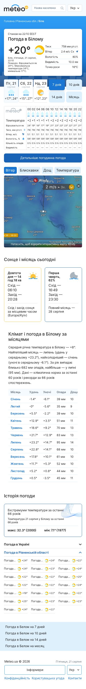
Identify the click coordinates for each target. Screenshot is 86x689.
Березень (18, 413)
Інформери (35, 670)
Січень (16, 399)
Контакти (75, 678)
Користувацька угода (48, 678)
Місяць (74, 97)
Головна (9, 21)
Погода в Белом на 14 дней (25, 639)
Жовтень (17, 463)
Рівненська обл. (26, 21)
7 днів (56, 84)
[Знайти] (62, 8)
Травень (16, 427)
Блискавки (29, 170)
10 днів (74, 84)
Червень (17, 435)
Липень (16, 442)
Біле (41, 21)
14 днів (57, 97)
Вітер (10, 170)
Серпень (17, 449)
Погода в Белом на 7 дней (25, 627)
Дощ (47, 170)
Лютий (15, 406)
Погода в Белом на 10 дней (25, 633)
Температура (67, 170)
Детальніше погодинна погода (43, 158)
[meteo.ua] (17, 8)
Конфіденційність (17, 678)
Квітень (16, 420)
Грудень (16, 478)
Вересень (18, 456)
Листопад (18, 471)
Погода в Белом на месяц (24, 646)
